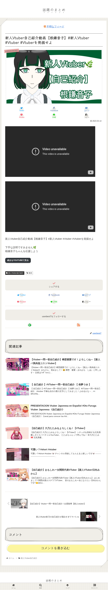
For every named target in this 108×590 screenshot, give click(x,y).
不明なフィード (55, 26)
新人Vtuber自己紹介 (15, 273)
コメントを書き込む (55, 548)
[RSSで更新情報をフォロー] (78, 325)
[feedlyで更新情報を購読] (29, 325)
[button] (100, 373)
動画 (30, 273)
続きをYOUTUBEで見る (18, 260)
